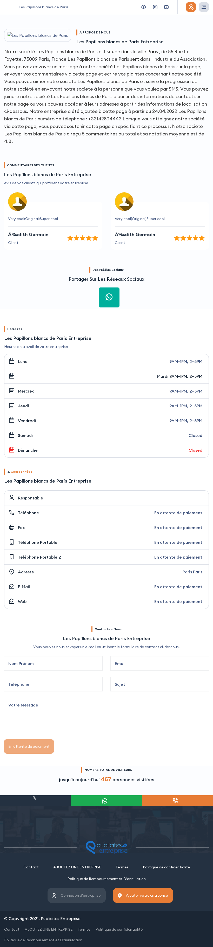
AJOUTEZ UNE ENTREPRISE (77, 867)
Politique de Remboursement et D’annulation (107, 878)
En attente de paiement (29, 746)
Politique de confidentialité (166, 867)
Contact (31, 867)
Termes (122, 867)
